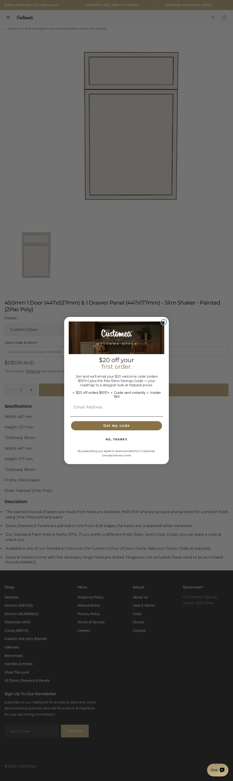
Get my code (116, 426)
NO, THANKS (116, 439)
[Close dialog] (164, 322)
